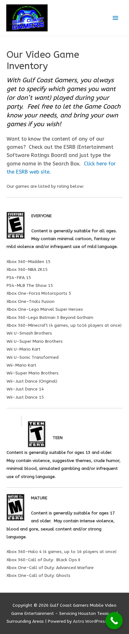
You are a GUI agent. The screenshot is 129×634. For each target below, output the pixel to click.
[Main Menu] (115, 18)
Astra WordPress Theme (98, 621)
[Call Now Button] (114, 620)
